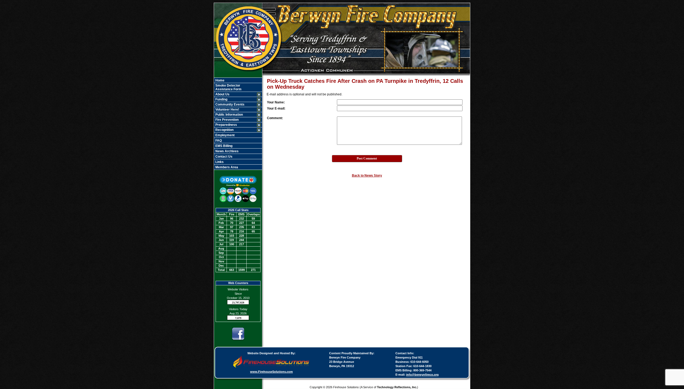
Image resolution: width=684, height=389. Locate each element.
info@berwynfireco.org (422, 374)
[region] (238, 124)
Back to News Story (367, 175)
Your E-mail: (276, 108)
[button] (235, 94)
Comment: (275, 118)
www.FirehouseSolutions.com (271, 371)
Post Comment (367, 158)
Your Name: (276, 102)
